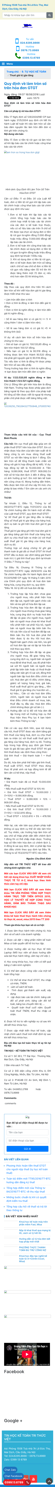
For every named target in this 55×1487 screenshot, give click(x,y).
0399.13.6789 (31, 57)
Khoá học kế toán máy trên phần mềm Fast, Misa (33, 1223)
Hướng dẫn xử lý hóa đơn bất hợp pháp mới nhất (34, 1240)
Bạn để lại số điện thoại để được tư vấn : (27, 1124)
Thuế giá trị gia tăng (21, 75)
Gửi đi (27, 1148)
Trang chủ (13, 71)
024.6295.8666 (30, 42)
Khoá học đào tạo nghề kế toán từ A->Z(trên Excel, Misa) (33, 1259)
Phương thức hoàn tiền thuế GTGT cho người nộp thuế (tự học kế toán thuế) (27, 1169)
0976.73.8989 (30, 50)
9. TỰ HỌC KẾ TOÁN (34, 71)
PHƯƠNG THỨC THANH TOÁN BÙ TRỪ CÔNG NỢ (32, 1249)
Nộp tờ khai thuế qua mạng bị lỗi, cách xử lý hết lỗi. (35, 1231)
